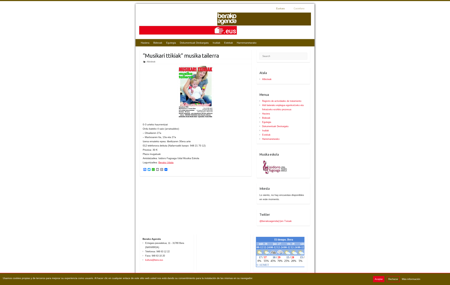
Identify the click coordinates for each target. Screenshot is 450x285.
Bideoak (157, 42)
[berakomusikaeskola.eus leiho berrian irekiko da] (273, 160)
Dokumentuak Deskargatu (194, 42)
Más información (411, 279)
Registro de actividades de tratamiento (281, 101)
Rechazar (393, 279)
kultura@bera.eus (154, 260)
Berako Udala (165, 162)
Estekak (228, 42)
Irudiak (216, 42)
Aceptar (379, 279)
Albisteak (151, 61)
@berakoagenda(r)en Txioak (275, 221)
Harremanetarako (246, 42)
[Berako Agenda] (225, 24)
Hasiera (145, 42)
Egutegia (171, 42)
